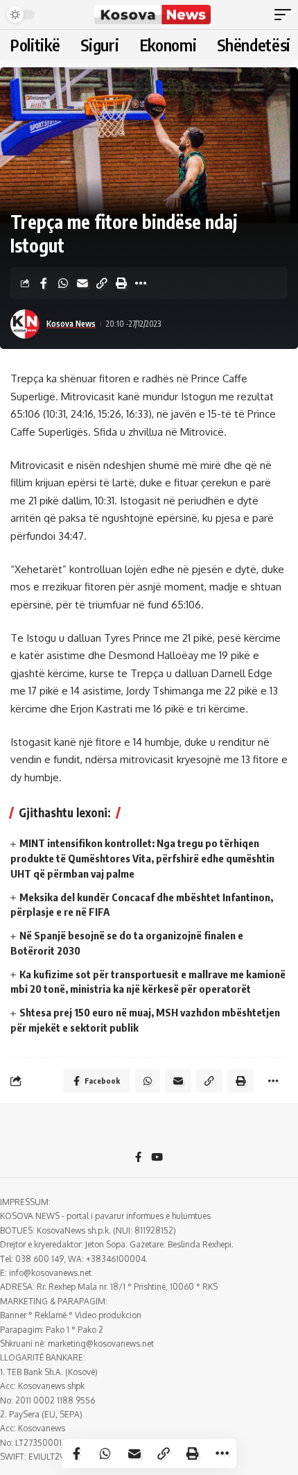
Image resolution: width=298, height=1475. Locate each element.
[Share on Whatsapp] (63, 283)
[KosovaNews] (152, 14)
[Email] (82, 283)
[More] (140, 283)
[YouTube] (157, 1158)
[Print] (121, 283)
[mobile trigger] (286, 14)
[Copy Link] (102, 283)
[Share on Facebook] (43, 283)
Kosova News (71, 323)
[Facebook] (138, 1158)
